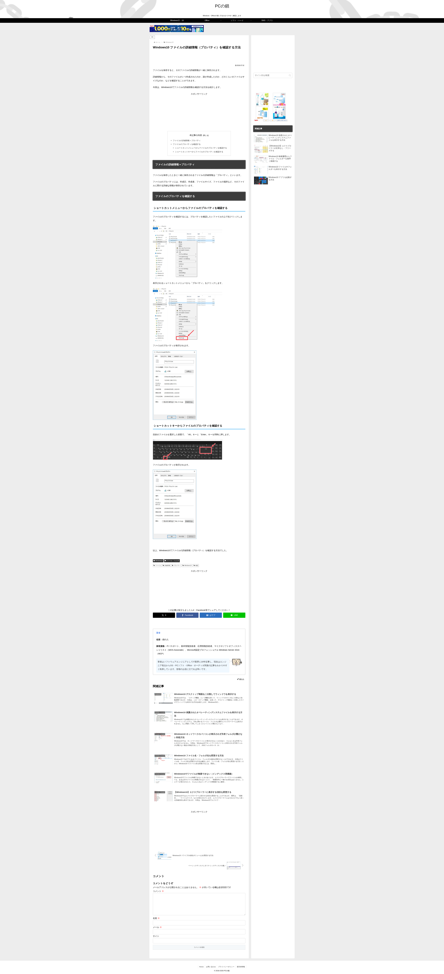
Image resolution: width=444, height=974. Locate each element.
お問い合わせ (211, 967)
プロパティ (177, 565)
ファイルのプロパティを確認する (187, 144)
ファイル (158, 565)
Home (201, 967)
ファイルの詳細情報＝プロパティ (187, 140)
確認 (196, 565)
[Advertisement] (199, 56)
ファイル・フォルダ (173, 560)
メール (157, 927)
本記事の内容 (196, 135)
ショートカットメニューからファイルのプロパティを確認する (201, 148)
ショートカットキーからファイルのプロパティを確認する (199, 152)
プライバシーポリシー (226, 967)
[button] (290, 75)
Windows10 (159, 560)
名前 (156, 918)
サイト (156, 936)
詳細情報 (167, 565)
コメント (158, 891)
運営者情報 (241, 967)
